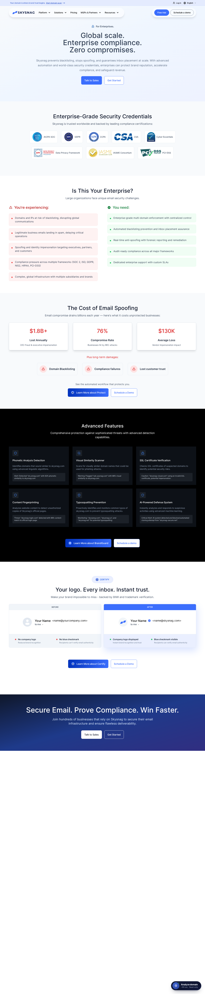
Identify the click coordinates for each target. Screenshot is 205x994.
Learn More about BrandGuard (91, 543)
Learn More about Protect (91, 392)
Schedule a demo (182, 12)
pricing (73, 12)
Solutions (58, 12)
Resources (110, 12)
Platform (43, 12)
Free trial (161, 12)
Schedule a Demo (124, 392)
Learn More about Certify (91, 663)
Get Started (114, 80)
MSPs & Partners (89, 12)
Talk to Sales (91, 80)
